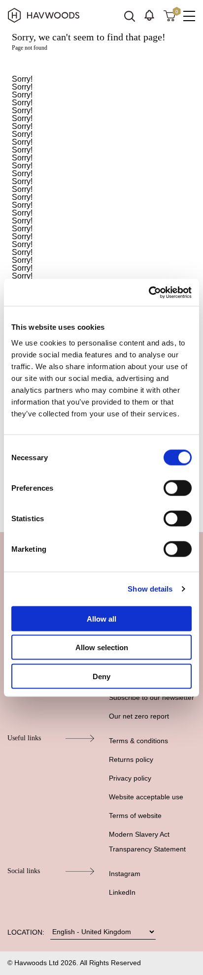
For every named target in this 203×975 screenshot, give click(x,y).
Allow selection (101, 647)
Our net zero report (139, 716)
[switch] (178, 488)
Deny (101, 676)
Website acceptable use (146, 797)
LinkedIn (122, 892)
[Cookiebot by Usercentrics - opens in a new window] (148, 292)
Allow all (101, 618)
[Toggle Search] (129, 16)
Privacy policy (130, 778)
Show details (150, 589)
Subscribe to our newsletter (151, 697)
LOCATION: (25, 932)
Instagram (124, 874)
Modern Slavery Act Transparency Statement (147, 841)
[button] (149, 15)
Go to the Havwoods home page (101, 63)
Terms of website (135, 815)
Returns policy (131, 759)
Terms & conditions (138, 741)
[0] (169, 15)
